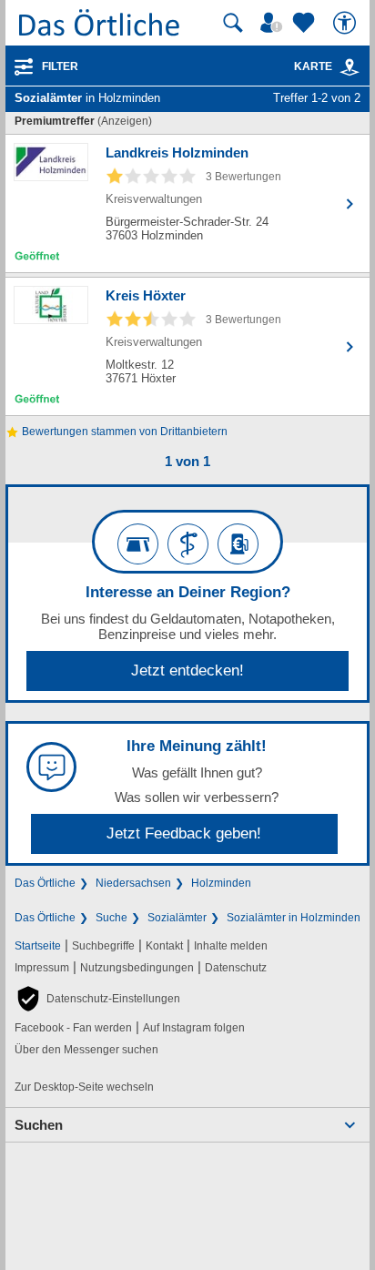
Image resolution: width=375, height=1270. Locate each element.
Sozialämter (177, 917)
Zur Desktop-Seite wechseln (84, 1087)
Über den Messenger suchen (86, 1049)
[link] (349, 67)
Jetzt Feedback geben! (183, 833)
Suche (111, 917)
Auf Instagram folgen (194, 1027)
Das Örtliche (45, 883)
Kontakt (164, 946)
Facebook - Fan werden (73, 1027)
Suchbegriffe (103, 946)
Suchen (39, 1125)
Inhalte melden (231, 946)
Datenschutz (236, 967)
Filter (60, 66)
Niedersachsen (133, 883)
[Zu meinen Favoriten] (305, 22)
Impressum (42, 967)
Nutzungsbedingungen (137, 967)
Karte (313, 66)
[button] (97, 998)
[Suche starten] (233, 22)
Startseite (38, 946)
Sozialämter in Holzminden (293, 917)
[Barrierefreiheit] (346, 22)
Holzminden (221, 883)
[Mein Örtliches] (274, 22)
